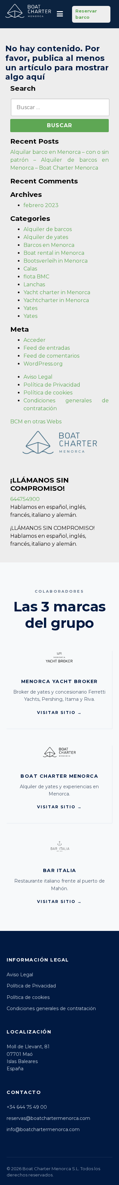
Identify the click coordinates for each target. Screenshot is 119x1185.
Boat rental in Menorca (53, 253)
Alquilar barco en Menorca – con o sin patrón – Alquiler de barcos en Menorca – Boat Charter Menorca (59, 160)
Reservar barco (86, 14)
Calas (30, 269)
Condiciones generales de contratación (51, 1008)
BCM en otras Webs (35, 421)
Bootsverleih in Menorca (55, 261)
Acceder (34, 340)
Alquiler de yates (45, 237)
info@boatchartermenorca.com (43, 1129)
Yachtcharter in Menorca (56, 300)
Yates (30, 308)
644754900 (25, 499)
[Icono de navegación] (60, 14)
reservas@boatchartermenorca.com (48, 1118)
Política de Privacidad (51, 385)
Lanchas (34, 284)
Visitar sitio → (59, 712)
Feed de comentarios (51, 356)
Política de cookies (47, 393)
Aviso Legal (38, 377)
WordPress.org (43, 364)
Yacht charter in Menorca (56, 292)
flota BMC (36, 276)
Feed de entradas (46, 348)
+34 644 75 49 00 (27, 1107)
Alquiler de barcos (47, 229)
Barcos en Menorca (48, 245)
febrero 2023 (41, 205)
